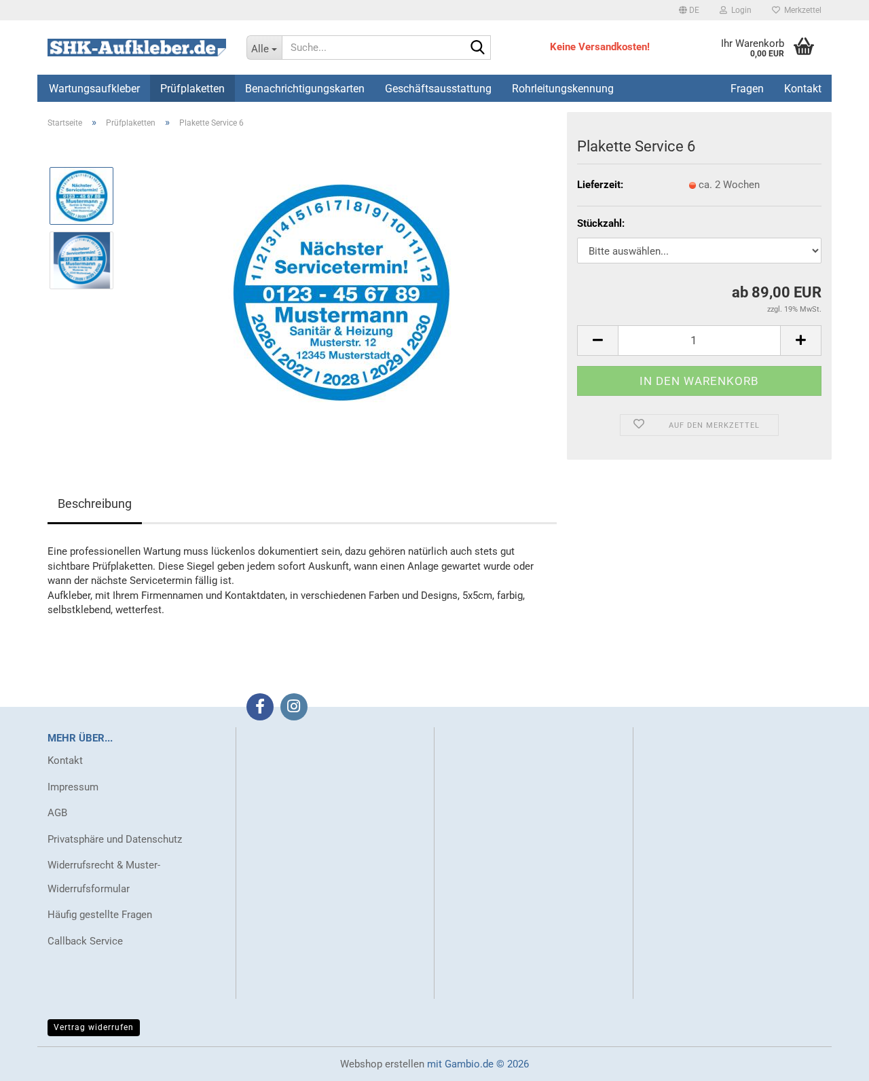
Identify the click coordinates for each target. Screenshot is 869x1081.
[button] (689, 10)
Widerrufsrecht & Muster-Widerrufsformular (104, 877)
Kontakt (65, 760)
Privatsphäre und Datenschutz (115, 839)
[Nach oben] (831, 1060)
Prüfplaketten (192, 88)
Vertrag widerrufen (94, 1027)
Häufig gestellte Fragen (100, 915)
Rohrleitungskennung (563, 88)
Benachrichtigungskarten (305, 88)
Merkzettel (800, 10)
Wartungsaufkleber (94, 88)
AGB (57, 813)
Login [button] (739, 10)
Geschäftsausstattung (438, 88)
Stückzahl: (601, 223)
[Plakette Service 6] (341, 292)
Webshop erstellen (382, 1064)
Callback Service (85, 941)
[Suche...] (478, 48)
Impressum (73, 787)
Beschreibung (95, 503)
